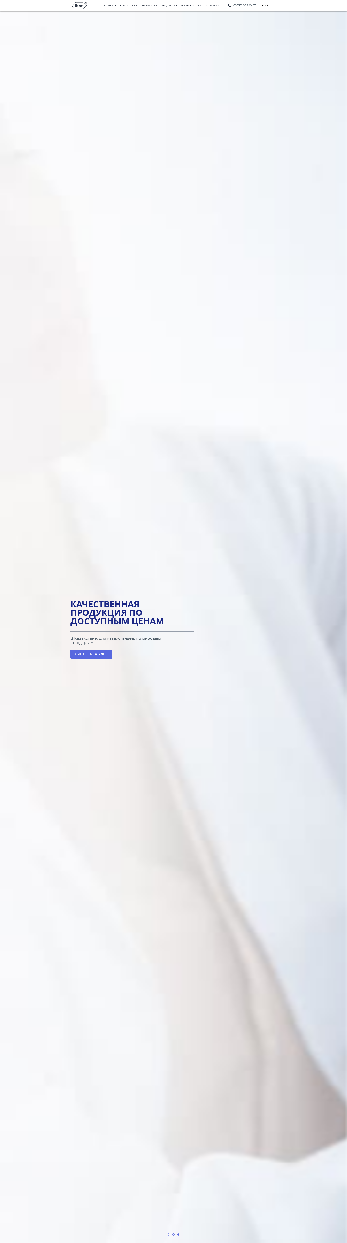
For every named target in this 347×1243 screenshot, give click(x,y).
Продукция (169, 5)
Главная (110, 5)
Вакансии (149, 5)
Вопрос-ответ (191, 5)
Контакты (212, 5)
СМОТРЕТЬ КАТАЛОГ (91, 654)
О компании (129, 5)
